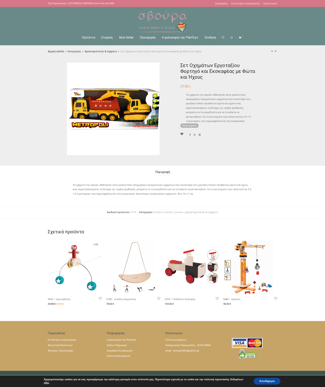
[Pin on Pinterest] (200, 134)
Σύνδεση (210, 37)
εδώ (46, 383)
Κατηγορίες (74, 51)
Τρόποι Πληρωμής (117, 345)
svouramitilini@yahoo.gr (186, 350)
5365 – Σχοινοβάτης (59, 299)
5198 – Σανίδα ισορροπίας (121, 299)
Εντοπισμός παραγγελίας (245, 3)
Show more (80, 304)
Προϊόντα (88, 37)
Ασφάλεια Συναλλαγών (120, 350)
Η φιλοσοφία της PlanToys (180, 37)
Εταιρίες (107, 37)
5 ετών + (180, 212)
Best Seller (126, 37)
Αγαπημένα (221, 3)
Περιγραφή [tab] (162, 172)
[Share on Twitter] (194, 134)
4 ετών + (169, 212)
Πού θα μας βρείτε (175, 339)
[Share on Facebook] (190, 134)
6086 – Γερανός (232, 299)
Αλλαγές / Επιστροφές (60, 350)
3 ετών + (158, 212)
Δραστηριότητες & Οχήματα (101, 51)
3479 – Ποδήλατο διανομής (180, 299)
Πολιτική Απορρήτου (118, 355)
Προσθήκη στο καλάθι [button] (59, 304)
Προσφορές (148, 37)
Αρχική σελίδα (56, 51)
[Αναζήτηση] (231, 37)
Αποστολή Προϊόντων (60, 345)
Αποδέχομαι (267, 381)
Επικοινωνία (270, 3)
